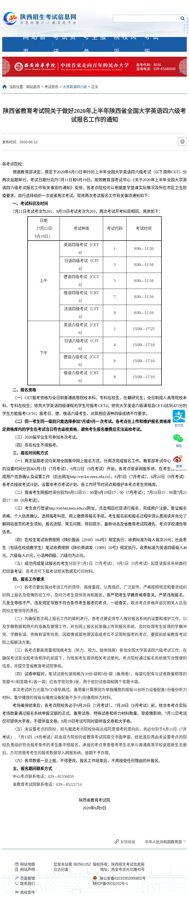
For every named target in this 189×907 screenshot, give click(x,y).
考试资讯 (65, 44)
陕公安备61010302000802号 (123, 878)
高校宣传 (27, 892)
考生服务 (96, 44)
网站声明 (27, 869)
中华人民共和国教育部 (163, 842)
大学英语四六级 (75, 87)
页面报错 (27, 878)
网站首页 (35, 44)
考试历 (152, 44)
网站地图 (27, 864)
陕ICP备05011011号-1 (110, 883)
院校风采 (126, 44)
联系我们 (27, 883)
